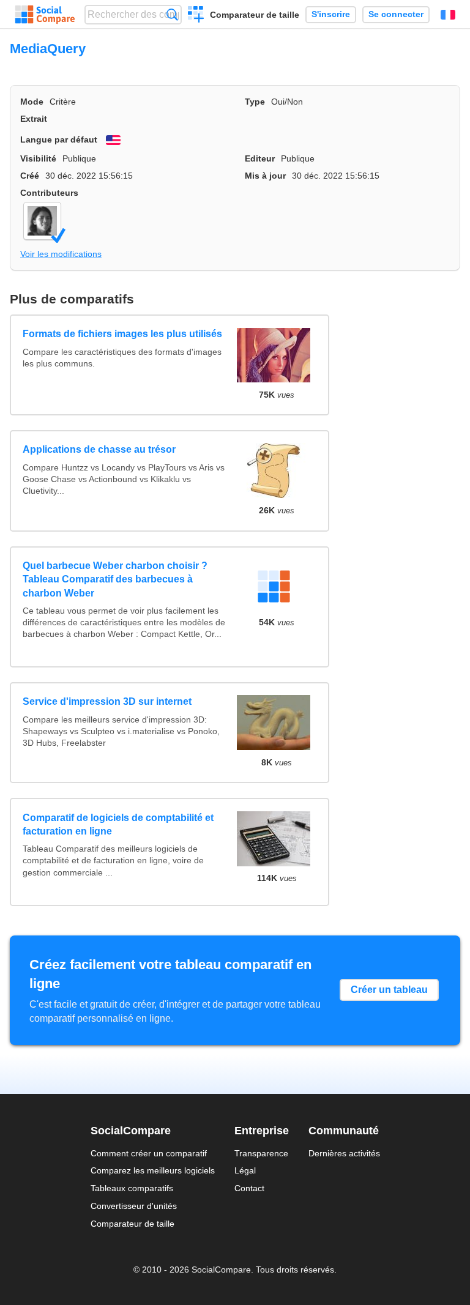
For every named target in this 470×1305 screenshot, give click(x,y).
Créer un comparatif (196, 16)
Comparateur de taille (254, 15)
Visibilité (38, 158)
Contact (249, 1188)
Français (448, 15)
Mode (31, 101)
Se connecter (395, 14)
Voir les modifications (61, 254)
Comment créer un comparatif (149, 1153)
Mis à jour (265, 175)
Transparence (261, 1153)
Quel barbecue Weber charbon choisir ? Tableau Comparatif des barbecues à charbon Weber (115, 579)
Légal (245, 1170)
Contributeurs (49, 193)
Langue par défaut (58, 139)
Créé (29, 175)
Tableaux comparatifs (132, 1188)
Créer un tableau (389, 989)
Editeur (260, 158)
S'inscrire (330, 14)
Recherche (172, 14)
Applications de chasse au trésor (99, 449)
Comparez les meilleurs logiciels (153, 1170)
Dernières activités (344, 1153)
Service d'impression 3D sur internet (107, 701)
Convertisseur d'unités (134, 1206)
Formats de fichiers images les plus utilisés (122, 334)
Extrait (33, 119)
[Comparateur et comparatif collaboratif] (45, 14)
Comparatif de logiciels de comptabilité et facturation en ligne (118, 824)
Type (255, 101)
